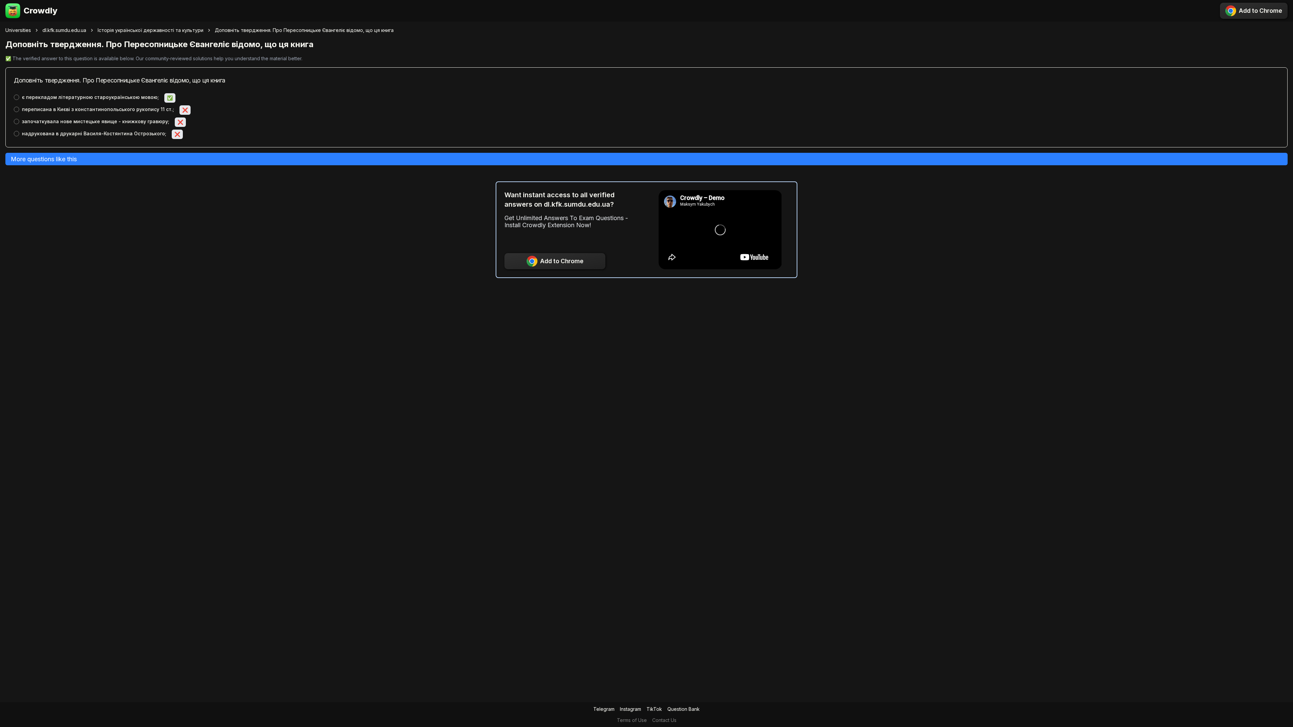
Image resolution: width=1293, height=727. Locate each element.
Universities (18, 30)
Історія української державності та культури (150, 30)
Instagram (630, 709)
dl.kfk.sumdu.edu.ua (64, 30)
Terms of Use (632, 720)
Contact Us (664, 720)
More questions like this (44, 159)
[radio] (16, 97)
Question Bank (683, 709)
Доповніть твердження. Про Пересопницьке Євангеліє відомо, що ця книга (304, 30)
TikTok (654, 709)
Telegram (604, 709)
